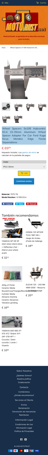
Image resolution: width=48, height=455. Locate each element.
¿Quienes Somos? (24, 375)
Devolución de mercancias (24, 411)
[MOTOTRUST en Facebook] (21, 439)
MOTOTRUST (25, 446)
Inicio (3, 48)
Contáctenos (24, 392)
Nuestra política (24, 379)
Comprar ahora (24, 181)
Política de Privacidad (24, 431)
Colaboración (24, 382)
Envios (24, 405)
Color (5, 162)
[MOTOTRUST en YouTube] (25, 439)
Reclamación (24, 408)
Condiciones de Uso (24, 424)
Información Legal (24, 428)
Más (6, 3)
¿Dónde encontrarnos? (24, 395)
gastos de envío (29, 152)
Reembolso (24, 415)
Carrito (42, 3)
